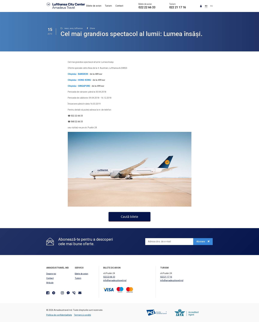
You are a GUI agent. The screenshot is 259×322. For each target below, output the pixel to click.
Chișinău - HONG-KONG (79, 80)
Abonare (201, 241)
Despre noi (51, 274)
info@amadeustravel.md (114, 280)
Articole (49, 282)
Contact (119, 5)
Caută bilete (129, 217)
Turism (108, 5)
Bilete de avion (93, 5)
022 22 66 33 (146, 7)
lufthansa (78, 28)
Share (92, 28)
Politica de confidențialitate (59, 315)
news (66, 28)
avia (71, 28)
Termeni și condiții (82, 315)
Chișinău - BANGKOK (78, 74)
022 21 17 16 (177, 7)
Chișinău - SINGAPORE (79, 86)
